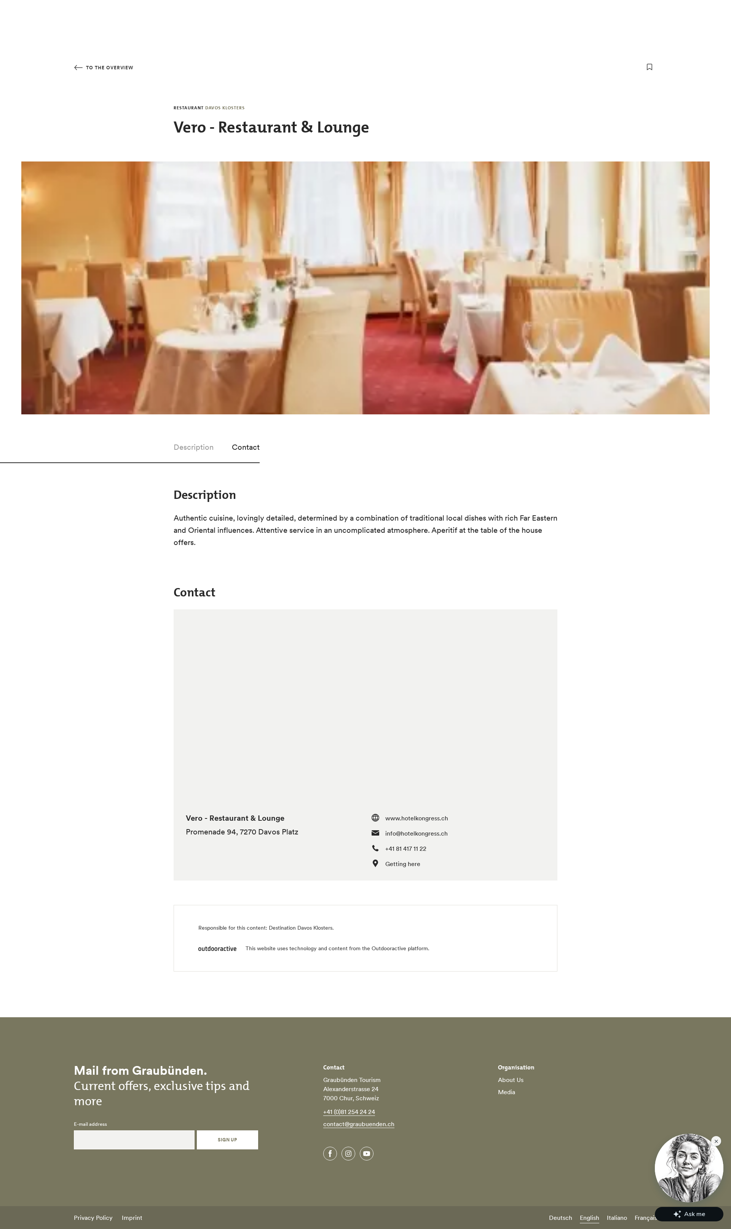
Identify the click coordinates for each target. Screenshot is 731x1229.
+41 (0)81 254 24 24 (349, 1112)
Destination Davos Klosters (300, 927)
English (589, 1217)
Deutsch (560, 1217)
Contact (246, 447)
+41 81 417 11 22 (405, 848)
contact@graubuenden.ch (358, 1124)
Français (646, 1217)
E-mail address (90, 1124)
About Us (511, 1080)
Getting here (402, 864)
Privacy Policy (93, 1217)
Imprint (132, 1217)
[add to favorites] (649, 67)
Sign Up (227, 1140)
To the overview (109, 67)
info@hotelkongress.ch (416, 833)
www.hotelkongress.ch (416, 818)
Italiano (617, 1217)
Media (506, 1092)
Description (194, 447)
